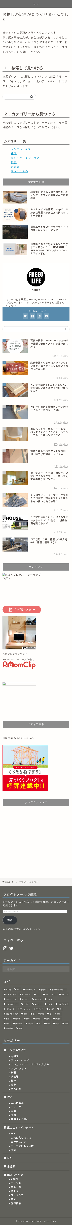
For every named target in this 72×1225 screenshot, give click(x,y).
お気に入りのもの (21, 1137)
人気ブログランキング (15, 654)
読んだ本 (16, 1089)
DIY (18, 990)
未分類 (15, 166)
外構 (13, 1115)
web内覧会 (17, 1103)
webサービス (30, 990)
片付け (30, 1023)
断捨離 (17, 1019)
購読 (10, 920)
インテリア (26, 994)
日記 (14, 162)
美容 (57, 1023)
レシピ (51, 1009)
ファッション (25, 1009)
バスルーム (10, 1009)
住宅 (14, 153)
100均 (8, 990)
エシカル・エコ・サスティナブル (30, 1064)
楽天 (48, 1019)
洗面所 (57, 1019)
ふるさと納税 (11, 994)
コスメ (49, 999)
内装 (13, 1111)
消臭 (7, 1023)
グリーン (37, 999)
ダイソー (37, 1004)
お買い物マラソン (58, 990)
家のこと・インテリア (25, 157)
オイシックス (50, 994)
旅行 (27, 1019)
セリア (26, 1004)
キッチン (25, 999)
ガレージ (16, 1107)
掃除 (58, 1014)
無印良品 (18, 1023)
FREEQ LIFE (36, 4)
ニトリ (49, 1004)
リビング (39, 1009)
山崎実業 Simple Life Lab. (18, 738)
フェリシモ (17, 1195)
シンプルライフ (21, 149)
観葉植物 (9, 1028)
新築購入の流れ (20, 1119)
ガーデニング (11, 999)
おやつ (43, 990)
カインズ (64, 994)
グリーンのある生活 (22, 1146)
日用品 (37, 1019)
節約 (48, 1023)
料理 (7, 1019)
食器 (20, 1028)
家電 (42, 1014)
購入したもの (19, 171)
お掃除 (15, 1056)
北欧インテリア (12, 1014)
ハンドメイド (63, 1004)
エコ (38, 994)
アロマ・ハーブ (20, 1060)
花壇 (66, 1023)
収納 (25, 1014)
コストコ (16, 1187)
